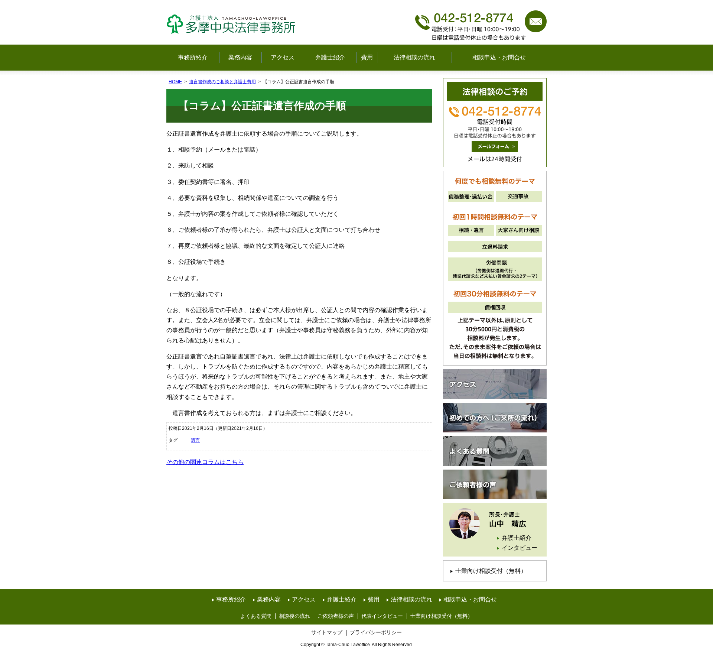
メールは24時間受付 (495, 146)
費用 (367, 57)
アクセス (282, 57)
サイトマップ (326, 632)
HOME (175, 81)
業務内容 (240, 57)
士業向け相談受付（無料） (491, 571)
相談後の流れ (294, 616)
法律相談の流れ (414, 57)
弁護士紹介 (330, 57)
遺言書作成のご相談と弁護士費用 (222, 81)
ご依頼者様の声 (495, 484)
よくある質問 (495, 451)
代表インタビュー (382, 616)
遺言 (195, 440)
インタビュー (519, 548)
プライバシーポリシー (376, 632)
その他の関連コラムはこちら (205, 462)
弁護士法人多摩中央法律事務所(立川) (233, 22)
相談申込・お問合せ (499, 57)
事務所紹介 (193, 57)
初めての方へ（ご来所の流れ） (495, 417)
